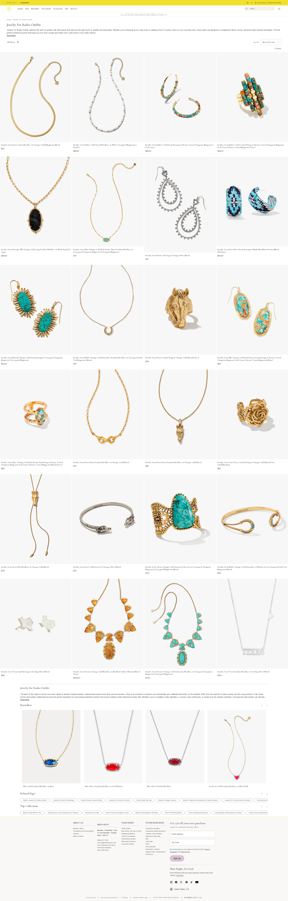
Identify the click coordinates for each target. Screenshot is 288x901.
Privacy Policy (185, 852)
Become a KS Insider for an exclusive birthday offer (142, 16)
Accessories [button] (58, 9)
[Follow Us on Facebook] (176, 882)
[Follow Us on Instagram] (171, 882)
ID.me (148, 844)
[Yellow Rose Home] (24, 3)
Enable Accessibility (274, 2)
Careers (76, 834)
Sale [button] (66, 9)
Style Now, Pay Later (153, 836)
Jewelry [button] (20, 9)
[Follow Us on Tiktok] (191, 882)
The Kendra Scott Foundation (83, 831)
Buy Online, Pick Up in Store (131, 831)
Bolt (147, 839)
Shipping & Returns (128, 834)
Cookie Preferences (140, 897)
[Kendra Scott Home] (12, 3)
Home (9, 20)
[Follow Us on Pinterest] (186, 882)
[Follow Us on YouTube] (196, 882)
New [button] (27, 9)
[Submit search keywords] (247, 8)
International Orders (129, 839)
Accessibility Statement (109, 897)
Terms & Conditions (128, 836)
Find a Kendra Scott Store (106, 845)
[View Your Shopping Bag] (279, 9)
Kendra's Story (78, 828)
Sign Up (177, 858)
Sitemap (125, 897)
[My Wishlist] (251, 2)
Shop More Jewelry (153, 849)
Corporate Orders (128, 844)
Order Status (126, 828)
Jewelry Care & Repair (154, 834)
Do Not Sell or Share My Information (166, 897)
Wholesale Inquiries (128, 841)
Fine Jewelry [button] (46, 9)
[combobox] (259, 8)
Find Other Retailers (104, 847)
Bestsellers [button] (35, 9)
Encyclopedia (150, 846)
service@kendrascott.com (106, 843)
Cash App (149, 841)
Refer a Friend (78, 836)
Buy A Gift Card (102, 850)
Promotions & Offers (153, 828)
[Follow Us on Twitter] (181, 882)
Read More (11, 35)
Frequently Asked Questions (156, 831)
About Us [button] (73, 9)
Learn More (180, 875)
